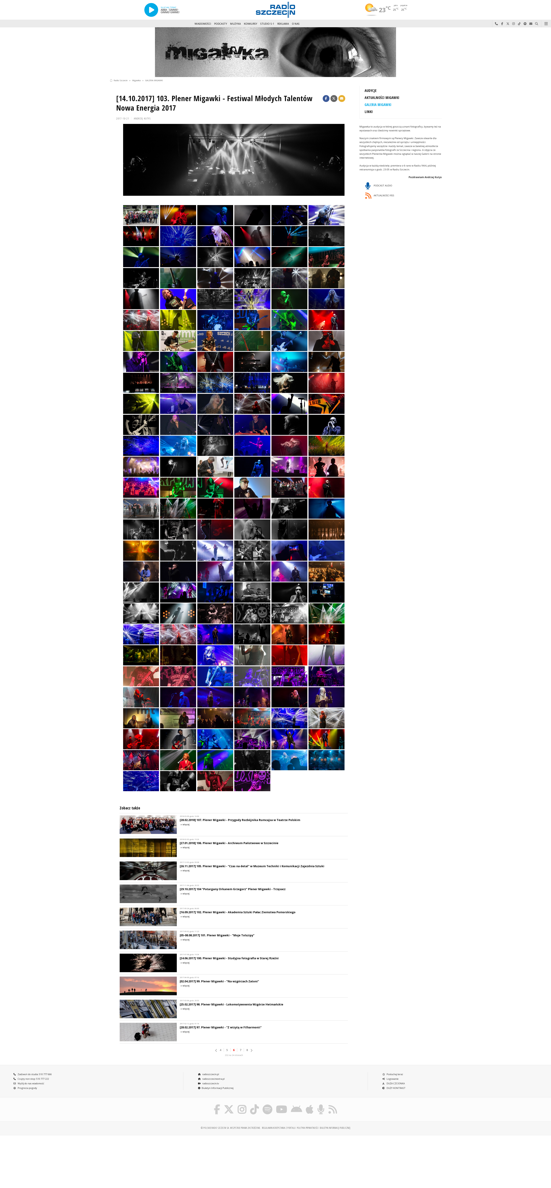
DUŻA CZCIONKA (395, 1083)
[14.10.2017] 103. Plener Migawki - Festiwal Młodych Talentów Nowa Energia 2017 (214, 103)
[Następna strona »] (251, 1050)
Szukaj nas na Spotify (525, 23)
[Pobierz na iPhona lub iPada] (309, 1105)
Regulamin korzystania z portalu (279, 1127)
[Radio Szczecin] (275, 10)
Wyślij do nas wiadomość (531, 23)
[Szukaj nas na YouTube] (281, 1105)
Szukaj (536, 23)
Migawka (136, 80)
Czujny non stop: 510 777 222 (33, 1078)
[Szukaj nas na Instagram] (242, 1105)
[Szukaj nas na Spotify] (267, 1105)
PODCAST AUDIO (382, 185)
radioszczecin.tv (210, 1083)
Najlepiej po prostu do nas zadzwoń (496, 23)
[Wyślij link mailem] (341, 98)
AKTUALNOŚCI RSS (383, 195)
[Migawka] (275, 52)
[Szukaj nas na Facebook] (217, 1105)
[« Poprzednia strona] (216, 1050)
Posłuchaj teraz (394, 1074)
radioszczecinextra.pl (213, 1078)
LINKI (369, 111)
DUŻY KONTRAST (396, 1088)
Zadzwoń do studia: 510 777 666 (34, 1074)
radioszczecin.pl (210, 1074)
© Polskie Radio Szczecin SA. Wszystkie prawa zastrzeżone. (231, 1127)
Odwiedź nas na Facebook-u (502, 23)
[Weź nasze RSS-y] (332, 1105)
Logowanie (392, 1078)
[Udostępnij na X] (333, 98)
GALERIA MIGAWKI (154, 80)
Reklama (283, 23)
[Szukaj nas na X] (229, 1105)
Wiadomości (203, 23)
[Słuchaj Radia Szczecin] (151, 10)
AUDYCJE (371, 90)
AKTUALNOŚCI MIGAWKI (382, 97)
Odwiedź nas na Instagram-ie (513, 23)
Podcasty (220, 23)
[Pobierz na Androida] (296, 1105)
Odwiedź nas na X (508, 23)
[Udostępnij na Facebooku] (326, 98)
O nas (296, 23)
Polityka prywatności (308, 1127)
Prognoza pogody (27, 1088)
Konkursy (250, 23)
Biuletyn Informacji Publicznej (217, 1088)
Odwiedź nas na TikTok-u (519, 23)
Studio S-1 (267, 23)
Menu (546, 23)
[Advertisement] (150, 1160)
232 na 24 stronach (234, 1055)
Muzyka (235, 23)
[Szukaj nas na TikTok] (254, 1105)
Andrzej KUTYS (142, 118)
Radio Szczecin (121, 80)
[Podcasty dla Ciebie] (320, 1105)
